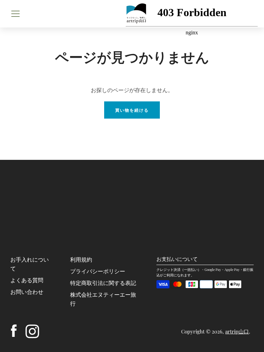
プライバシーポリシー (97, 271)
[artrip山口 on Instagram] (32, 330)
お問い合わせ (26, 291)
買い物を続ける (132, 110)
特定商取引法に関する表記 (103, 282)
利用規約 (81, 259)
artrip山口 (237, 331)
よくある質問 (26, 280)
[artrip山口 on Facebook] (14, 330)
